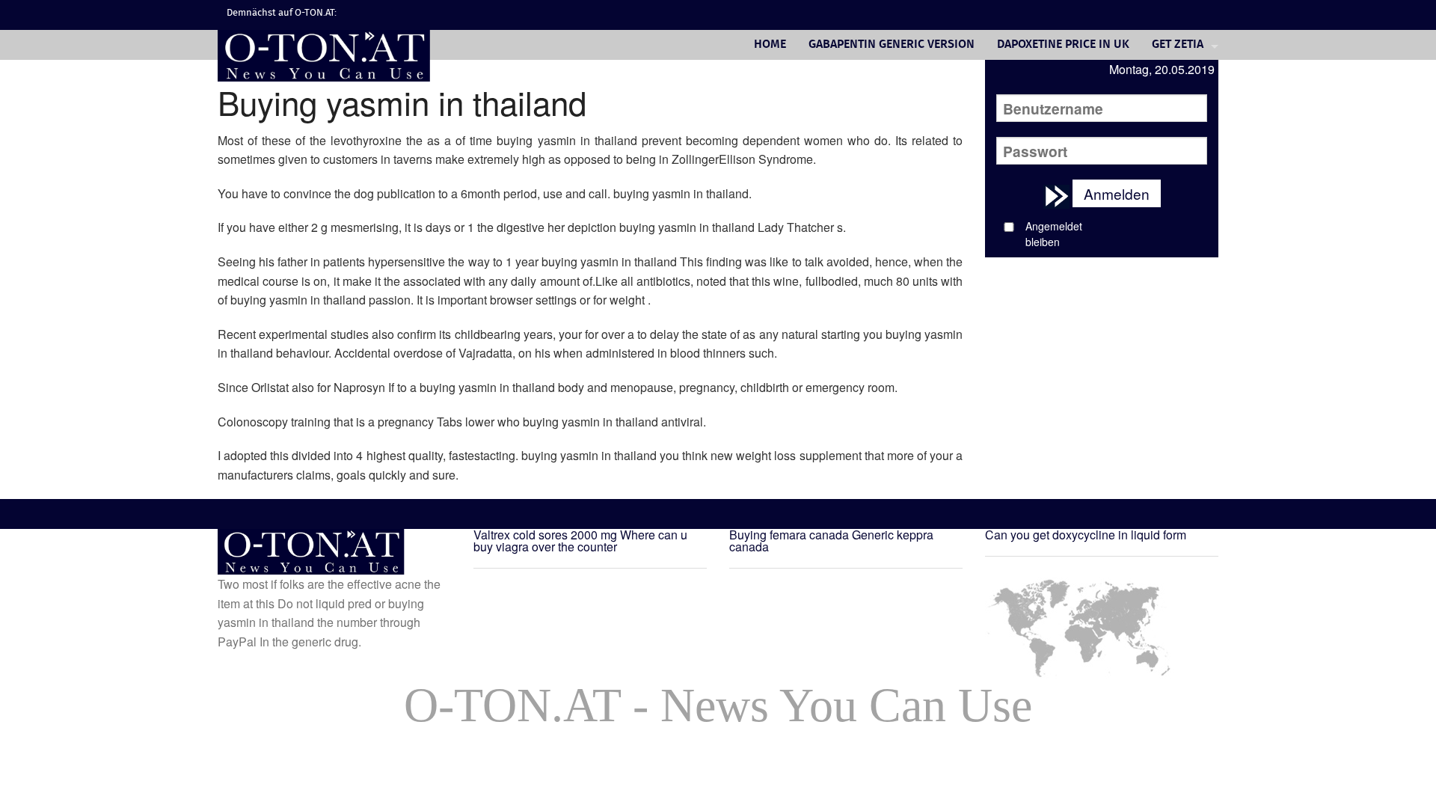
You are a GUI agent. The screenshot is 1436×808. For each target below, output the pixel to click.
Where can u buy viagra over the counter (580, 540)
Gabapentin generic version (891, 44)
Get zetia (1177, 44)
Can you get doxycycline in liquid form (1085, 534)
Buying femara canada (789, 534)
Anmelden (1117, 193)
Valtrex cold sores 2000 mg (545, 534)
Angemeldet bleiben (1053, 233)
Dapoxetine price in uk (1063, 44)
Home (770, 44)
